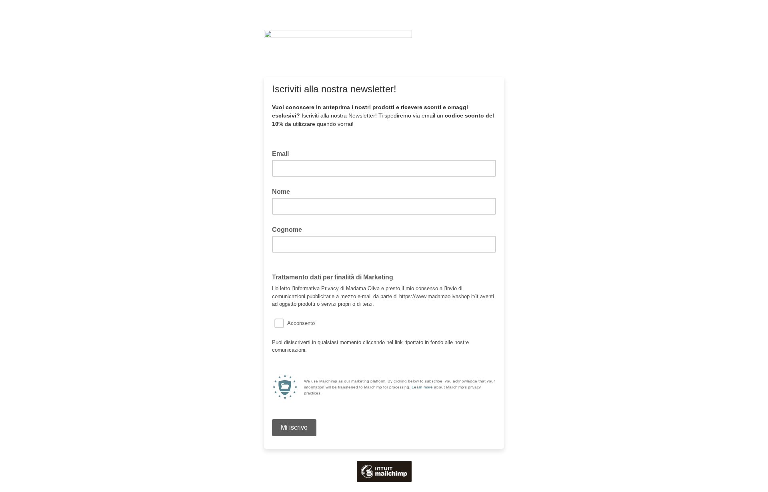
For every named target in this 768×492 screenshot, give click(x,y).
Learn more (422, 387)
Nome (281, 191)
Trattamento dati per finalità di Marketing (335, 276)
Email (283, 153)
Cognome (287, 229)
